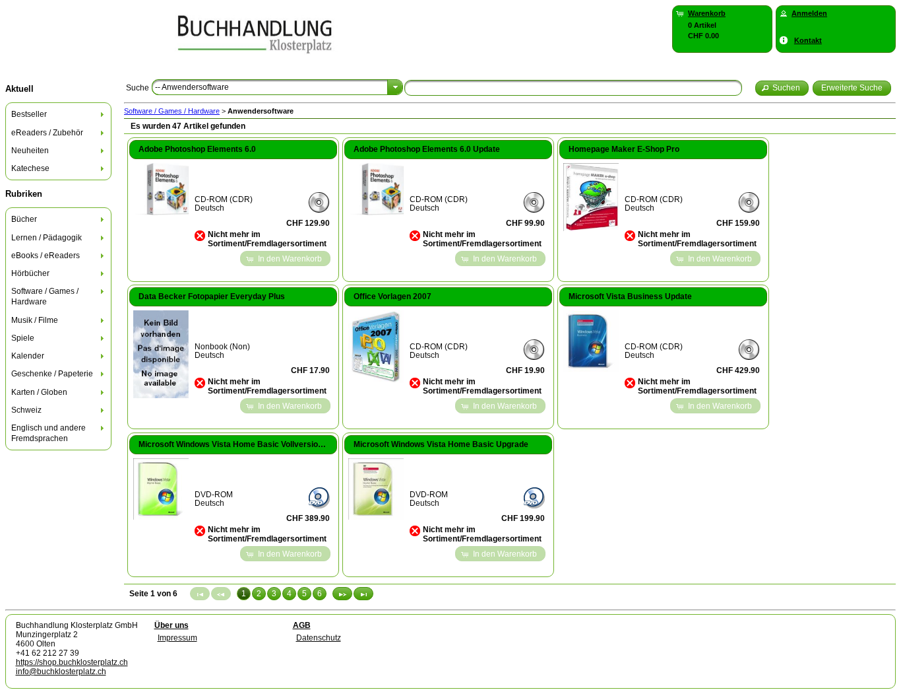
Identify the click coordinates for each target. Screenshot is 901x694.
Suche (137, 87)
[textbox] (572, 88)
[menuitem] (59, 114)
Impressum (177, 637)
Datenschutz (318, 637)
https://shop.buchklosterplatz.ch (72, 662)
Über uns (171, 625)
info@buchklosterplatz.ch (61, 671)
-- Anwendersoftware (192, 87)
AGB (302, 625)
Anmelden (809, 13)
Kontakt (808, 40)
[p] (342, 593)
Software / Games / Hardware (172, 111)
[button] (782, 88)
